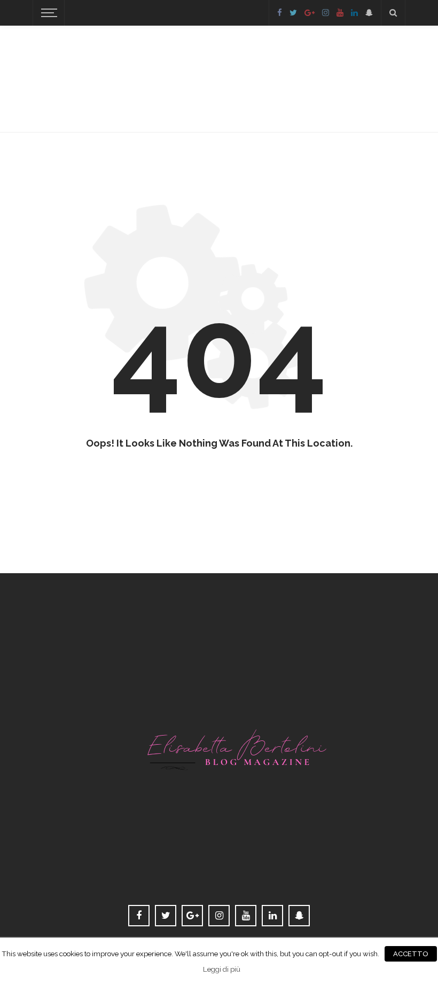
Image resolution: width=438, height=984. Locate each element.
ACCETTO (410, 954)
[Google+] (309, 13)
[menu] (47, 12)
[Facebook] (279, 13)
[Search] (393, 13)
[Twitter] (293, 13)
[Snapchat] (369, 13)
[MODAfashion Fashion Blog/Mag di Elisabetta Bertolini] (219, 739)
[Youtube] (340, 13)
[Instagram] (325, 13)
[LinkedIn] (354, 13)
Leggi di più (221, 969)
